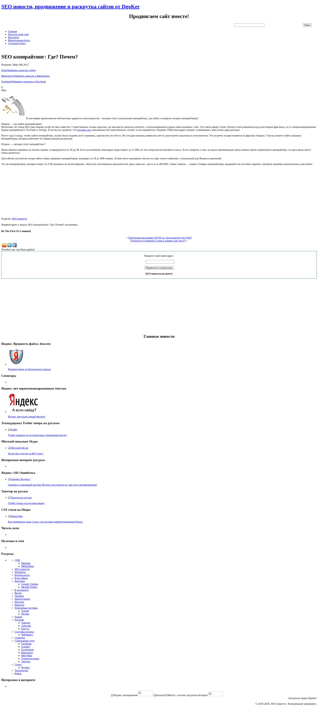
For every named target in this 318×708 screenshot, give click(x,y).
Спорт (18, 664)
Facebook (26, 643)
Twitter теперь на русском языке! (26, 503)
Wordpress (20, 572)
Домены (19, 596)
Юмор (18, 673)
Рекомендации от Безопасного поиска (29, 369)
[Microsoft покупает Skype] (18, 447)
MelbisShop (27, 566)
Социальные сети (24, 640)
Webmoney (27, 634)
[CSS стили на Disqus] (15, 516)
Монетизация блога (19, 40)
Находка (19, 602)
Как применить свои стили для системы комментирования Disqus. (45, 521)
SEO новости (19, 218)
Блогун (25, 628)
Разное (18, 616)
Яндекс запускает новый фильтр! (26, 416)
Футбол (25, 667)
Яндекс (25, 613)
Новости (19, 604)
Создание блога (17, 43)
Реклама (19, 619)
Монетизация (22, 599)
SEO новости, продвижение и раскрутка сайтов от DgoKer (70, 6)
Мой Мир (26, 655)
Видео (18, 593)
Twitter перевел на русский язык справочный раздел (37, 435)
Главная (12, 31)
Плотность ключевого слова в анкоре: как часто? (158, 240)
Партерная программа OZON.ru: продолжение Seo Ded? (160, 237)
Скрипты (20, 637)
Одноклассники (30, 658)
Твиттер (25, 661)
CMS (17, 560)
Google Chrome (29, 584)
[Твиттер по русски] (20, 497)
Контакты (13, 37)
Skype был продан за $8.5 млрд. (26, 453)
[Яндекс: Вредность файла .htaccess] (16, 364)
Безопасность (22, 575)
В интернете (22, 590)
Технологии (21, 670)
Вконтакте (27, 652)
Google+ (25, 646)
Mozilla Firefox (29, 587)
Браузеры (20, 581)
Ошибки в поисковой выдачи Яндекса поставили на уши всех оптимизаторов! (52, 484)
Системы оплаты (24, 631)
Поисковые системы (26, 607)
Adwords (26, 625)
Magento (25, 563)
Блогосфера (21, 578)
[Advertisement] (61, 49)
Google (25, 610)
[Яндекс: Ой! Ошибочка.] (19, 479)
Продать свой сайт (18, 34)
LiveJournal (27, 649)
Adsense (25, 622)
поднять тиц (84, 130)
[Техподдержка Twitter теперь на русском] (12, 429)
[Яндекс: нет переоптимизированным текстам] (23, 411)
